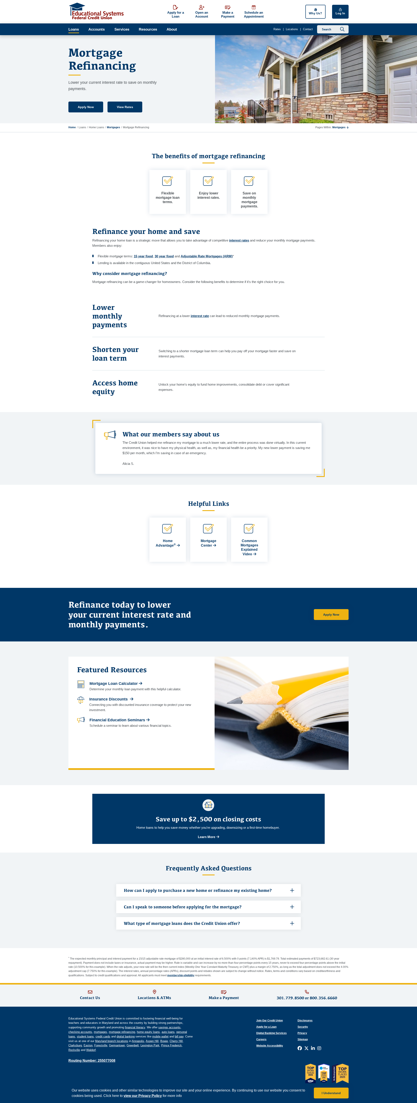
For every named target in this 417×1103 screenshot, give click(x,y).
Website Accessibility (269, 1045)
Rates (277, 29)
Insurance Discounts (109, 699)
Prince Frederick (171, 1045)
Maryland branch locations (111, 1041)
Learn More (206, 837)
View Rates (125, 107)
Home (72, 127)
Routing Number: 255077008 (91, 1060)
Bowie (164, 1041)
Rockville (74, 1050)
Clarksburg (75, 1045)
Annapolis (138, 1041)
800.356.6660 (323, 998)
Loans (73, 29)
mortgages (100, 1032)
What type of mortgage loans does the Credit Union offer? (182, 923)
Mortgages (113, 127)
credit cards (103, 1036)
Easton (88, 1045)
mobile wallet (160, 1036)
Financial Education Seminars (117, 720)
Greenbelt (133, 1045)
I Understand (331, 1093)
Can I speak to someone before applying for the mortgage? (183, 906)
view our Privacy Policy (143, 1096)
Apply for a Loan (266, 1026)
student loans (85, 1036)
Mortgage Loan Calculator (113, 683)
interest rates (239, 240)
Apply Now (86, 107)
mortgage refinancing (122, 1032)
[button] (340, 127)
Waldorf (91, 1050)
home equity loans (148, 1032)
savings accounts (169, 1027)
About (172, 29)
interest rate (200, 316)
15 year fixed (143, 256)
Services (121, 29)
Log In (340, 13)
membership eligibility (180, 975)
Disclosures (305, 1020)
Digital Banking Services (271, 1033)
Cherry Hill (176, 1041)
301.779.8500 (290, 998)
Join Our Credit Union (269, 1020)
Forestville (100, 1045)
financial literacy (135, 1027)
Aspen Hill (152, 1041)
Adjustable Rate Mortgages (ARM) (207, 256)
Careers (261, 1039)
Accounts (96, 29)
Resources (148, 29)
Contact (308, 29)
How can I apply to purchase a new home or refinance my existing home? (198, 890)
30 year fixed (164, 256)
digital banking (126, 1036)
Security (303, 1026)
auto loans (168, 1032)
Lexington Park (150, 1045)
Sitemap (303, 1039)
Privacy (302, 1033)
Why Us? (315, 13)
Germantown (117, 1045)
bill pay (179, 1036)
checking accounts (80, 1032)
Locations (292, 29)
